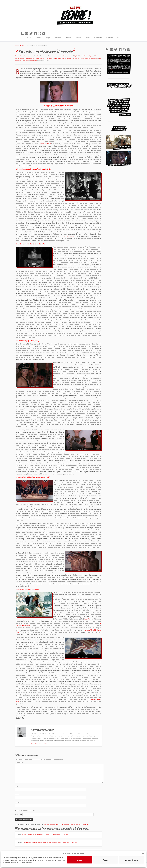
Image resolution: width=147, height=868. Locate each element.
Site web (17, 802)
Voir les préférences (131, 860)
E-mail (17, 794)
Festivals (78, 38)
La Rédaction (109, 38)
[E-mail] (27, 34)
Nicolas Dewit (33, 60)
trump (27, 60)
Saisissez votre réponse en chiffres (25, 810)
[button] (143, 853)
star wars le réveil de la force (81, 58)
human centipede (60, 56)
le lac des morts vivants (40, 58)
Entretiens (68, 38)
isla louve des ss (69, 56)
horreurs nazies (52, 56)
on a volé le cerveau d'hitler (68, 58)
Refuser (105, 860)
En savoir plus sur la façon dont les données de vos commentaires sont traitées (66, 824)
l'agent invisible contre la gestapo (86, 56)
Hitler (38, 56)
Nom (17, 786)
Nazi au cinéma (50, 58)
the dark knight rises (93, 58)
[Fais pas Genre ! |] (73, 15)
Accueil (29, 38)
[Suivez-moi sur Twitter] (31, 34)
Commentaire (19, 762)
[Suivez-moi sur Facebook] (36, 34)
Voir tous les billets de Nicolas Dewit (40, 744)
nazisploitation (57, 58)
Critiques (38, 38)
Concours (87, 38)
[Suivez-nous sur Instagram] (40, 34)
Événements (98, 38)
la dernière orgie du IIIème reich (27, 58)
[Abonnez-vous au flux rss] (23, 34)
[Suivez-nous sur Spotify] (44, 34)
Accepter (79, 860)
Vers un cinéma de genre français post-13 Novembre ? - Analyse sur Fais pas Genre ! (45, 834)
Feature (31, 56)
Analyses (48, 38)
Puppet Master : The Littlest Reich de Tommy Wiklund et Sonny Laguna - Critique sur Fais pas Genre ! (50, 843)
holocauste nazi (44, 56)
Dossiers (58, 38)
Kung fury (76, 56)
